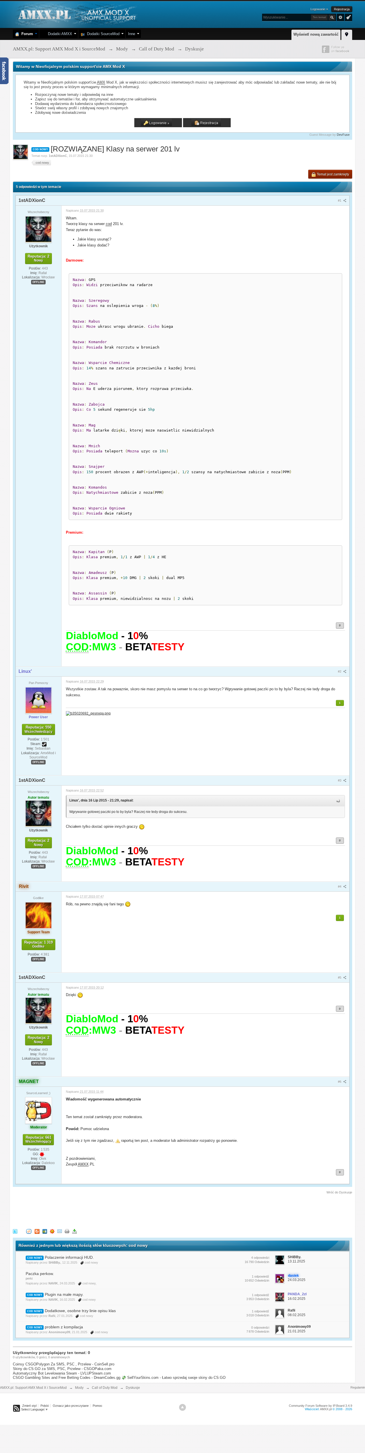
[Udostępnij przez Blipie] (37, 1231)
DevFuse (343, 134)
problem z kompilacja (64, 1327)
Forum (26, 34)
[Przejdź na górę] (182, 1407)
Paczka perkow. (40, 1273)
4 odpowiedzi (260, 1257)
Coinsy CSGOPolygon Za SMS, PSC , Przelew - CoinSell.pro (63, 1364)
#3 (340, 780)
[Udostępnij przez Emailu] (59, 1231)
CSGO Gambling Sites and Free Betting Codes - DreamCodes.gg (66, 1377)
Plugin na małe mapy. (64, 1294)
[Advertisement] (116, 1210)
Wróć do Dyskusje (339, 1192)
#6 (340, 1081)
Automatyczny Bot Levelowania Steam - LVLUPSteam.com (62, 1373)
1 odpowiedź (260, 1276)
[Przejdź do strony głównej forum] (76, 14)
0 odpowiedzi (260, 1327)
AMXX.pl (326, 1409)
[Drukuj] (67, 1231)
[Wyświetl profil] (38, 229)
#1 (340, 200)
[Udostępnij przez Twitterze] (15, 1231)
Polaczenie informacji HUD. (69, 1257)
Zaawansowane (340, 17)
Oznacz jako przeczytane (71, 1405)
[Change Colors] (348, 17)
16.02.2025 (296, 1299)
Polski (44, 1405)
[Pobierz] (74, 1231)
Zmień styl (29, 1405)
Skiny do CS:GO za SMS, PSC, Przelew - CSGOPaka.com (62, 1369)
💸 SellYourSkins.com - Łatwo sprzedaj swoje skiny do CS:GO (173, 1377)
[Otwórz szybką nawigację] (346, 34)
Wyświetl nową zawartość (315, 34)
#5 (340, 977)
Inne (131, 34)
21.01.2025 (296, 1331)
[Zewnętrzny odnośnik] (88, 713)
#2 (340, 671)
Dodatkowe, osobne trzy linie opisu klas (80, 1310)
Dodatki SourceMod (102, 34)
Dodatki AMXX (59, 34)
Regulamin (357, 1387)
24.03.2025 (296, 1280)
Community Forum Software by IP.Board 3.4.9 (320, 1405)
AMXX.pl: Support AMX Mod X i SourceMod (33, 1388)
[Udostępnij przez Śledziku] (44, 1231)
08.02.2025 (296, 1315)
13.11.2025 (296, 1261)
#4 (340, 886)
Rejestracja (342, 9)
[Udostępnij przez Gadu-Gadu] (52, 1231)
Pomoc (97, 1405)
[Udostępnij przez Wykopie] (29, 1231)
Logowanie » (319, 9)
